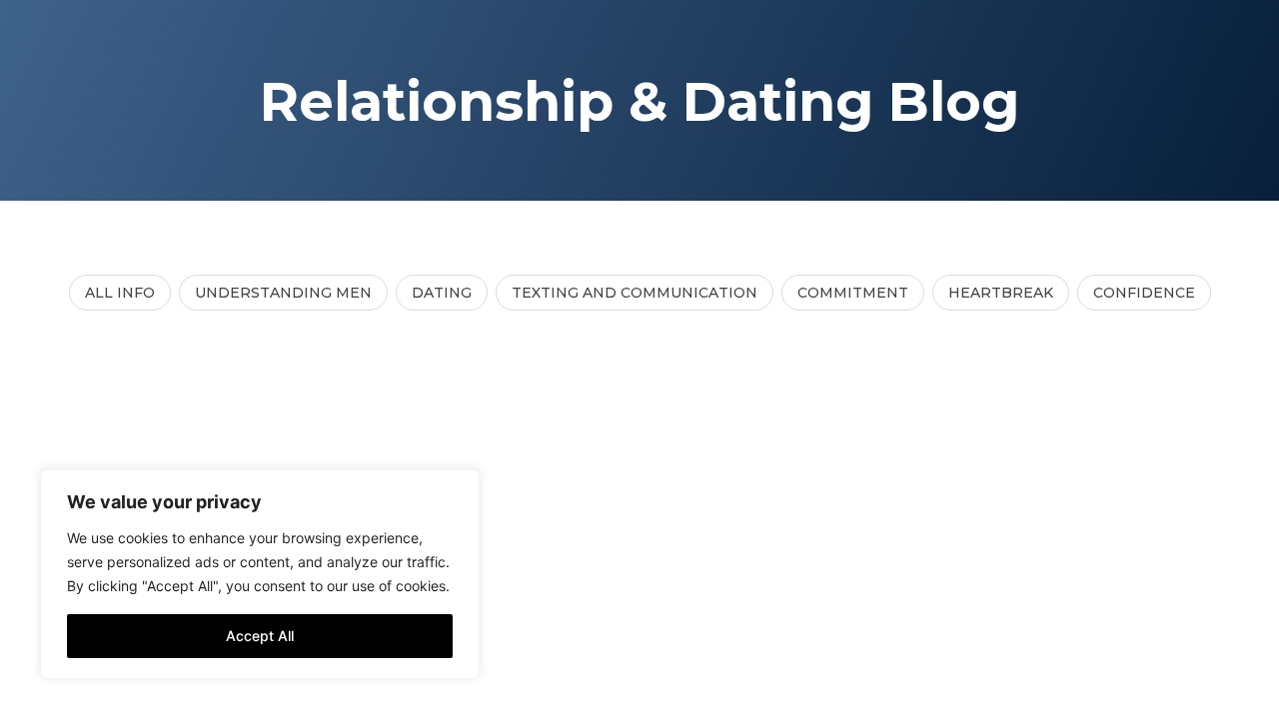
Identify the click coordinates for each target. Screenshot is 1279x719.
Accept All (260, 635)
